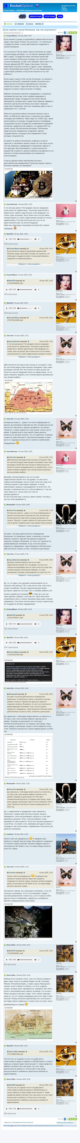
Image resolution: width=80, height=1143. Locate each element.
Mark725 (12, 281)
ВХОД (60, 16)
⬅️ (29, 24)
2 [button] (67, 33)
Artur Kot (12, 457)
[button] (70, 32)
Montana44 (13, 694)
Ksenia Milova (14, 248)
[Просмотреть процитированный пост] (28, 248)
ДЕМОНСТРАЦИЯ (36, 16)
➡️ (39, 24)
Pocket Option (7, 1125)
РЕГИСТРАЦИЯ (49, 16)
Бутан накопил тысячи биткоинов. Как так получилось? (29, 30)
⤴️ (19, 24)
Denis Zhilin (13, 1051)
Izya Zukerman (14, 341)
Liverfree (12, 872)
